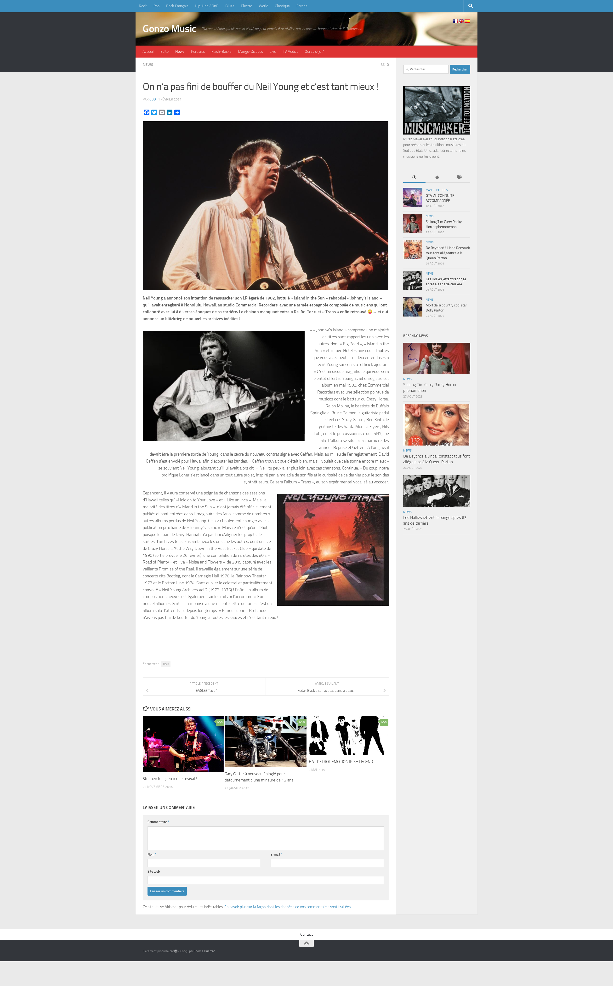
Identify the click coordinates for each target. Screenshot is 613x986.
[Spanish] (467, 21)
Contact (306, 934)
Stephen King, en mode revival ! (170, 778)
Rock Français (177, 6)
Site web (154, 871)
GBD (152, 99)
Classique (282, 6)
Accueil (148, 51)
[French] (455, 21)
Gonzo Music (169, 29)
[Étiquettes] (459, 178)
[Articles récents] (414, 178)
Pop (156, 6)
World (263, 6)
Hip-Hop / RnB (207, 6)
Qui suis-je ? (314, 51)
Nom (152, 854)
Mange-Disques (250, 51)
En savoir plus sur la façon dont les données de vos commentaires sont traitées (287, 906)
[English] (461, 21)
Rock (143, 6)
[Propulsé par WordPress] (175, 951)
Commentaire (158, 822)
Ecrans (301, 6)
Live (273, 51)
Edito (164, 51)
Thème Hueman (204, 951)
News (179, 51)
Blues (229, 6)
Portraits (198, 51)
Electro (246, 6)
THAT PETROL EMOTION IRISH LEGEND (340, 761)
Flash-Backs (221, 51)
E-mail (276, 854)
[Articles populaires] (437, 178)
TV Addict (290, 51)
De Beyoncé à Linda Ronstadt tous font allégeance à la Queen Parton (448, 253)
